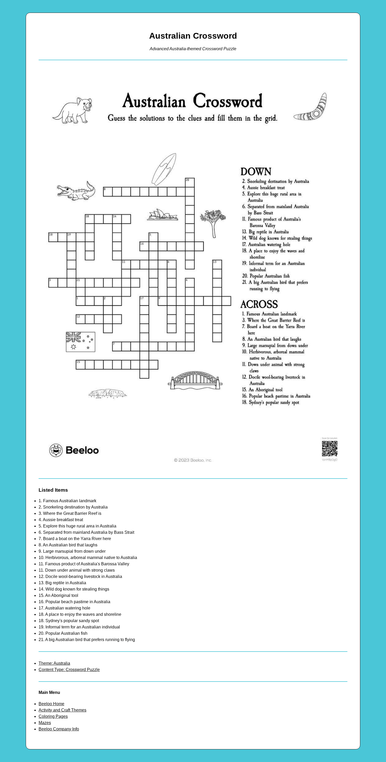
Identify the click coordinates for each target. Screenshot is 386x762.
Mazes (45, 722)
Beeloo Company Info (59, 729)
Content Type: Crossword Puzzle (69, 669)
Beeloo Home (51, 704)
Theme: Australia (54, 663)
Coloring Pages (53, 716)
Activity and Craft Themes (62, 710)
